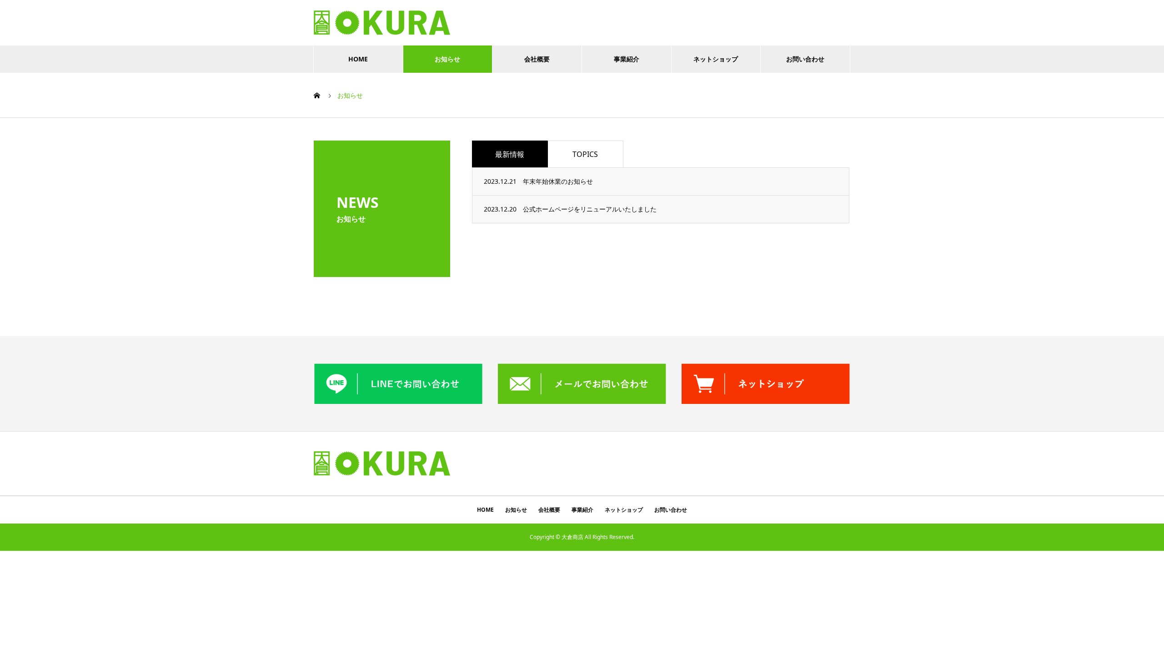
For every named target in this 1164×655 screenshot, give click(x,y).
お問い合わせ (805, 59)
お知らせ (447, 59)
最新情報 (509, 154)
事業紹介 (626, 59)
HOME (358, 59)
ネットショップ (715, 59)
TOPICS (585, 154)
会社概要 (537, 59)
